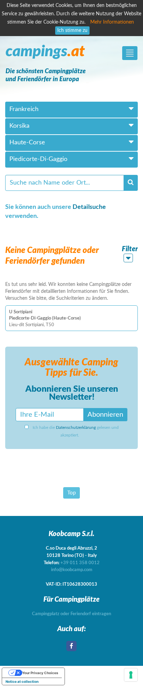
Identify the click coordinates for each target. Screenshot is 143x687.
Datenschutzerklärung (76, 427)
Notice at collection (22, 681)
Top (71, 492)
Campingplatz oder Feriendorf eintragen (71, 614)
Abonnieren (105, 414)
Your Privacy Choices (40, 673)
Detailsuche (89, 207)
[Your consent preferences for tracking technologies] (130, 674)
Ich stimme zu (72, 30)
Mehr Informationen (112, 22)
